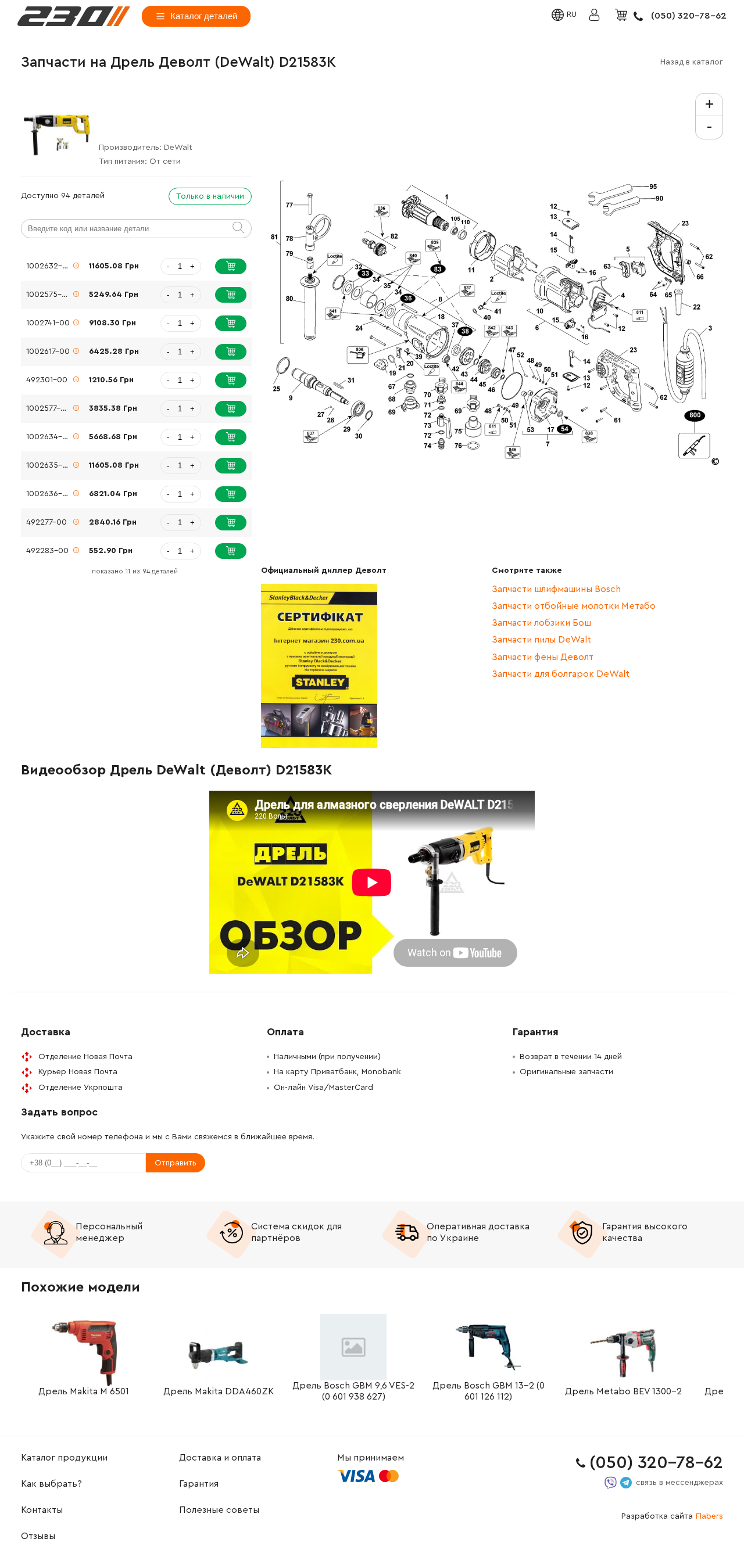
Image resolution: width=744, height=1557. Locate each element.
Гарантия (199, 1483)
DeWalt (178, 147)
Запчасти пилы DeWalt (541, 639)
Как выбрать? (51, 1483)
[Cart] (622, 15)
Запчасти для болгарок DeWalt (560, 674)
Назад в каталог (691, 62)
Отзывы (38, 1536)
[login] (73, 16)
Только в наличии (210, 196)
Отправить (175, 1163)
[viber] (610, 1483)
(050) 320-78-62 (689, 15)
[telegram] (626, 1482)
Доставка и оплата (220, 1457)
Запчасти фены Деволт (542, 657)
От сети (165, 161)
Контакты (42, 1510)
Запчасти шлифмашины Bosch (556, 589)
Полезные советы (219, 1510)
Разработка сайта (672, 1516)
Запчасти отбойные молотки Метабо (574, 606)
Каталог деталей (203, 16)
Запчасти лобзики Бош (541, 622)
